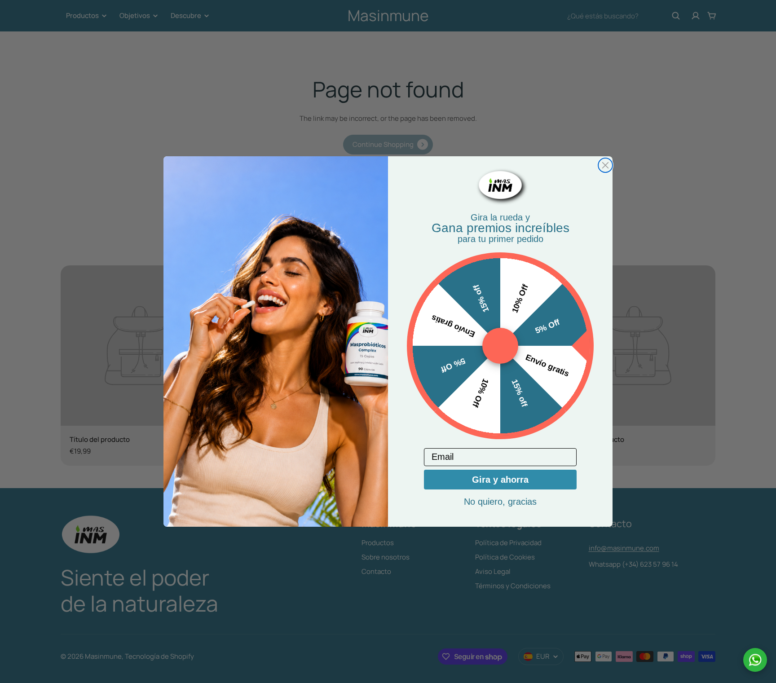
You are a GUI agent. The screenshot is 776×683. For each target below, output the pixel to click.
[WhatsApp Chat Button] (755, 660)
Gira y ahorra (500, 480)
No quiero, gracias (500, 502)
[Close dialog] (605, 165)
